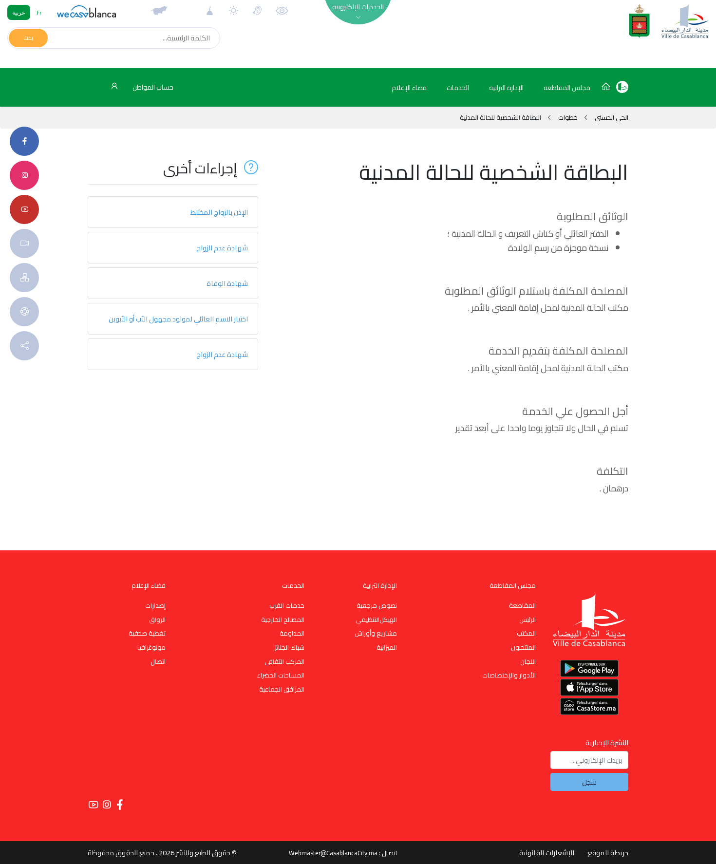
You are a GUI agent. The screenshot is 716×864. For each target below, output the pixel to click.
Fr (39, 12)
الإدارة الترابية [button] (506, 87)
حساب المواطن (152, 87)
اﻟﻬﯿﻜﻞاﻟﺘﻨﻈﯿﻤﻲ (376, 619)
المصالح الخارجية (282, 619)
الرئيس (527, 619)
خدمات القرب (286, 605)
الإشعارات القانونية (546, 852)
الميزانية (387, 647)
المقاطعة (522, 605)
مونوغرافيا (151, 647)
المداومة (292, 633)
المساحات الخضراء (280, 675)
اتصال (158, 661)
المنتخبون (523, 647)
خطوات (568, 117)
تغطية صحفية (147, 633)
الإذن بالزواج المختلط (219, 212)
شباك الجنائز (289, 647)
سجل (589, 782)
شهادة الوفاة (227, 283)
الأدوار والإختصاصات (509, 675)
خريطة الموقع (607, 852)
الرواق (157, 619)
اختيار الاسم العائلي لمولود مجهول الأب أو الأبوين (178, 318)
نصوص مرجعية (377, 605)
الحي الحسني (610, 117)
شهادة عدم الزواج (222, 247)
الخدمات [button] (458, 87)
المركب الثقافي (284, 661)
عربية (18, 12)
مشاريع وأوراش (376, 633)
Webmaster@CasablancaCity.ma (333, 853)
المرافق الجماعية (281, 689)
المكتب (526, 633)
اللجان (528, 661)
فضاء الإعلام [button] (409, 87)
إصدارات (155, 605)
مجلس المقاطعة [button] (567, 87)
